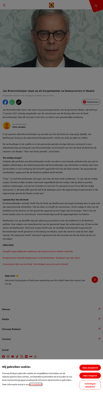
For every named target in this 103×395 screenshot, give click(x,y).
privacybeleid (36, 384)
